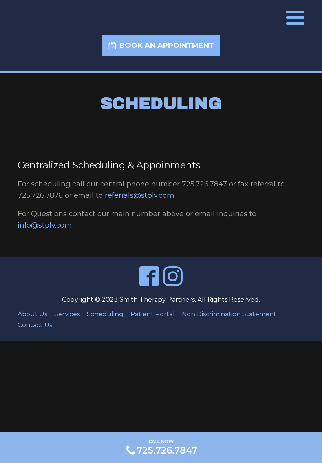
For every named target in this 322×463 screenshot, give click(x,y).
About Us (32, 314)
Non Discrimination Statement (229, 314)
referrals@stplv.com (139, 195)
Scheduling (105, 314)
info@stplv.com (45, 225)
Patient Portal (152, 314)
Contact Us (35, 325)
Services (67, 314)
